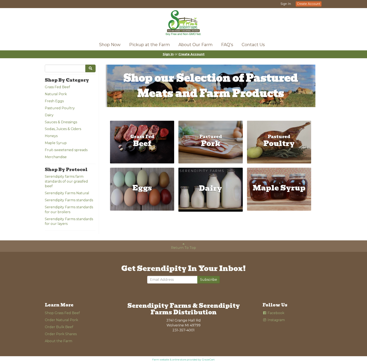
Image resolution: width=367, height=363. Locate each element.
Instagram (276, 320)
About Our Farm (195, 44)
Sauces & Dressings (61, 122)
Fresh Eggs (54, 101)
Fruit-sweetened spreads (66, 150)
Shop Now (110, 44)
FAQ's (227, 44)
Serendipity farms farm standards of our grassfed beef (66, 181)
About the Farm (58, 341)
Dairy (49, 115)
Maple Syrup (56, 143)
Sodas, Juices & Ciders (63, 129)
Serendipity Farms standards (69, 200)
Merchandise (56, 157)
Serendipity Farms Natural (67, 193)
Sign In (286, 4)
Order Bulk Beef (59, 327)
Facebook (275, 313)
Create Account (308, 4)
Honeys (51, 136)
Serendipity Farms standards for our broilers (69, 209)
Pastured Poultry (60, 108)
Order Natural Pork (61, 320)
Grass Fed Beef (57, 87)
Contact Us (253, 44)
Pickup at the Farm (149, 44)
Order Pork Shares (61, 334)
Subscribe (208, 280)
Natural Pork (56, 94)
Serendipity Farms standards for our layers (69, 221)
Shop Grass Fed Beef (62, 313)
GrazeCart (208, 359)
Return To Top (183, 248)
